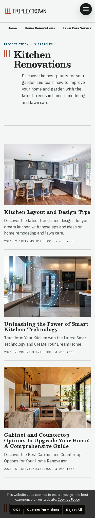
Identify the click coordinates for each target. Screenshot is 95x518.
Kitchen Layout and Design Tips (47, 212)
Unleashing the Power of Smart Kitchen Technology (46, 326)
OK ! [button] (16, 510)
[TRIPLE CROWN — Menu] (86, 9)
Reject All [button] (74, 510)
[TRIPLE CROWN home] (25, 11)
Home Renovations (40, 28)
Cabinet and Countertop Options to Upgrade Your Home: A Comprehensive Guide (46, 440)
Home (12, 28)
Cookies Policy (68, 499)
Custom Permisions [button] (43, 510)
